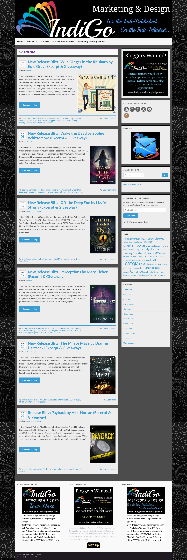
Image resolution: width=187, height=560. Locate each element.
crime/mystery (28, 469)
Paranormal (51, 192)
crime (58, 328)
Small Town (23, 261)
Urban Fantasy (143, 275)
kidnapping (68, 469)
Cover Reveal (128, 304)
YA (164, 275)
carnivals (31, 400)
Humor (126, 257)
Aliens (24, 400)
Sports (130, 275)
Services (45, 41)
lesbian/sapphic (49, 120)
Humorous (132, 257)
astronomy (38, 328)
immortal (53, 400)
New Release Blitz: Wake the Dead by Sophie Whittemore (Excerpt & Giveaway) (66, 135)
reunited (126, 272)
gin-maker (39, 120)
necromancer (40, 192)
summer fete (31, 122)
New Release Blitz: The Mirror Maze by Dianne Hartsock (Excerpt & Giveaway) (68, 345)
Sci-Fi (152, 272)
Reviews (126, 338)
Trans (81, 192)
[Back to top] (181, 554)
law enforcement (134, 260)
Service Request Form (63, 41)
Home (20, 41)
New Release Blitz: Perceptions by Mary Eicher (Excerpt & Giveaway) (68, 274)
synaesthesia (48, 122)
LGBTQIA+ (58, 259)
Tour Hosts (32, 41)
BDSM (151, 239)
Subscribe (131, 215)
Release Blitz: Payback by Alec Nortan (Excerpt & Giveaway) (69, 414)
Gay (63, 190)
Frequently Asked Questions (91, 41)
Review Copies (129, 333)
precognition (34, 332)
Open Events (128, 319)
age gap (144, 239)
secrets (68, 120)
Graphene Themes (34, 557)
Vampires (153, 275)
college (125, 242)
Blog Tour (127, 294)
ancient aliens (27, 328)
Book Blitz (30, 70)
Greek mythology (49, 330)
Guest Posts (128, 314)
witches (160, 275)
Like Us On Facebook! (133, 185)
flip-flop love (28, 120)
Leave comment (109, 118)
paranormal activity (72, 259)
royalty (146, 272)
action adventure (131, 238)
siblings (75, 120)
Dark (150, 246)
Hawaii (59, 330)
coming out (147, 241)
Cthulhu (25, 259)
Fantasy (127, 253)
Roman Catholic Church (50, 332)
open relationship (40, 402)
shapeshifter (68, 192)
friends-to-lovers (142, 253)
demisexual (45, 190)
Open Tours (128, 323)
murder (32, 192)
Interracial (155, 256)
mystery (29, 402)
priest (59, 192)
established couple (134, 250)
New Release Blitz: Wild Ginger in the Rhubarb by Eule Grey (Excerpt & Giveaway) (70, 64)
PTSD (161, 268)
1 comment (111, 400)
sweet (39, 122)
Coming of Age (135, 242)
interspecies (63, 400)
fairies (46, 400)
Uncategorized (129, 343)
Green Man (76, 190)
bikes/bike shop (28, 118)
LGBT (71, 400)
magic (160, 264)
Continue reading (29, 105)
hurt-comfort (143, 256)
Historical (162, 253)
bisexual (159, 238)
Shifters (156, 272)
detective (64, 118)
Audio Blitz (127, 290)
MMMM (22, 402)
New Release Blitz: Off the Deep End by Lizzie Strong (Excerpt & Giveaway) (67, 204)
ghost (68, 190)
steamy (22, 122)
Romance (60, 120)
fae (60, 190)
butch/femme (40, 118)
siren (76, 192)
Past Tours (127, 328)
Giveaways (38, 211)
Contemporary (53, 118)
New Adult (77, 469)
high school (42, 259)
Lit (27, 192)
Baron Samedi (34, 190)
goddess (37, 330)
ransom (22, 471)
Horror (51, 259)
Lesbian (22, 192)
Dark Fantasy (156, 246)
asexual (25, 190)
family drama (73, 118)
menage (77, 400)
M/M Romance (148, 264)
